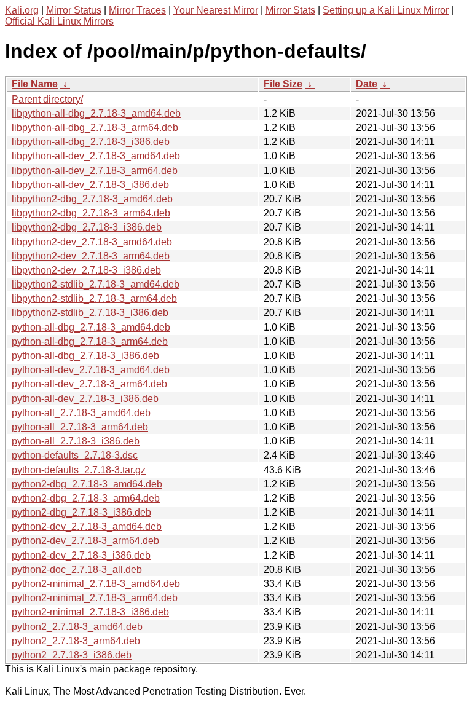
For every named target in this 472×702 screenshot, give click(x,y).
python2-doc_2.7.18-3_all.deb (77, 569)
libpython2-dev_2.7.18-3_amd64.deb (92, 242)
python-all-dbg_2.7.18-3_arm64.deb (90, 341)
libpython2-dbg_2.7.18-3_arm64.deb (91, 213)
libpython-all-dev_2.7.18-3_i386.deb (90, 184)
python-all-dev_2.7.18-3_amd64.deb (91, 370)
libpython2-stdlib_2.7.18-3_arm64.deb (94, 298)
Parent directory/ (47, 99)
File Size (283, 84)
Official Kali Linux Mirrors (59, 21)
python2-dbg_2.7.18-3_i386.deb (81, 512)
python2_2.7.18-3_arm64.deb (76, 641)
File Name (35, 84)
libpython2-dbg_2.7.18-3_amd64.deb (92, 199)
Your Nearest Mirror (215, 10)
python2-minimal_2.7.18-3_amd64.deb (96, 583)
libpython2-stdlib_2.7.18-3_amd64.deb (95, 284)
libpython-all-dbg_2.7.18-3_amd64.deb (96, 113)
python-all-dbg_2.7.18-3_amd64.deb (91, 327)
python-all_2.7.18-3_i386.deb (76, 441)
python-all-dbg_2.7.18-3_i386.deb (85, 355)
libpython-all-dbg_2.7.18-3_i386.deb (91, 141)
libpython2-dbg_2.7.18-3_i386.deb (87, 227)
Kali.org (22, 10)
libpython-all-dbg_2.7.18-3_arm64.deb (95, 127)
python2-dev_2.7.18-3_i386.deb (81, 555)
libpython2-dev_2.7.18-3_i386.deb (86, 270)
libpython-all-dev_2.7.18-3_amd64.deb (96, 156)
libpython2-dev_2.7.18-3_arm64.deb (91, 256)
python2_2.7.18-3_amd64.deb (77, 626)
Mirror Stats (290, 10)
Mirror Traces (137, 10)
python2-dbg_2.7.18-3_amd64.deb (87, 484)
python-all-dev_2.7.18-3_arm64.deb (89, 384)
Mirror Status (73, 10)
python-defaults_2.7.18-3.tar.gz (79, 470)
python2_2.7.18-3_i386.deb (72, 655)
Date (366, 84)
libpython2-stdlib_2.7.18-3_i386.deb (90, 312)
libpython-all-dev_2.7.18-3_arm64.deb (95, 170)
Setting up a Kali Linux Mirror (386, 10)
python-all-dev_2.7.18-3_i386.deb (85, 398)
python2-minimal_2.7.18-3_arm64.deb (95, 598)
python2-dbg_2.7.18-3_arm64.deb (86, 498)
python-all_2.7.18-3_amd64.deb (81, 413)
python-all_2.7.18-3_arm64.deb (80, 427)
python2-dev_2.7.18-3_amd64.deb (87, 526)
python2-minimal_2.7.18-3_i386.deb (90, 612)
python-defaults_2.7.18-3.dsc (75, 455)
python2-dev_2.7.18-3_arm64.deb (85, 540)
